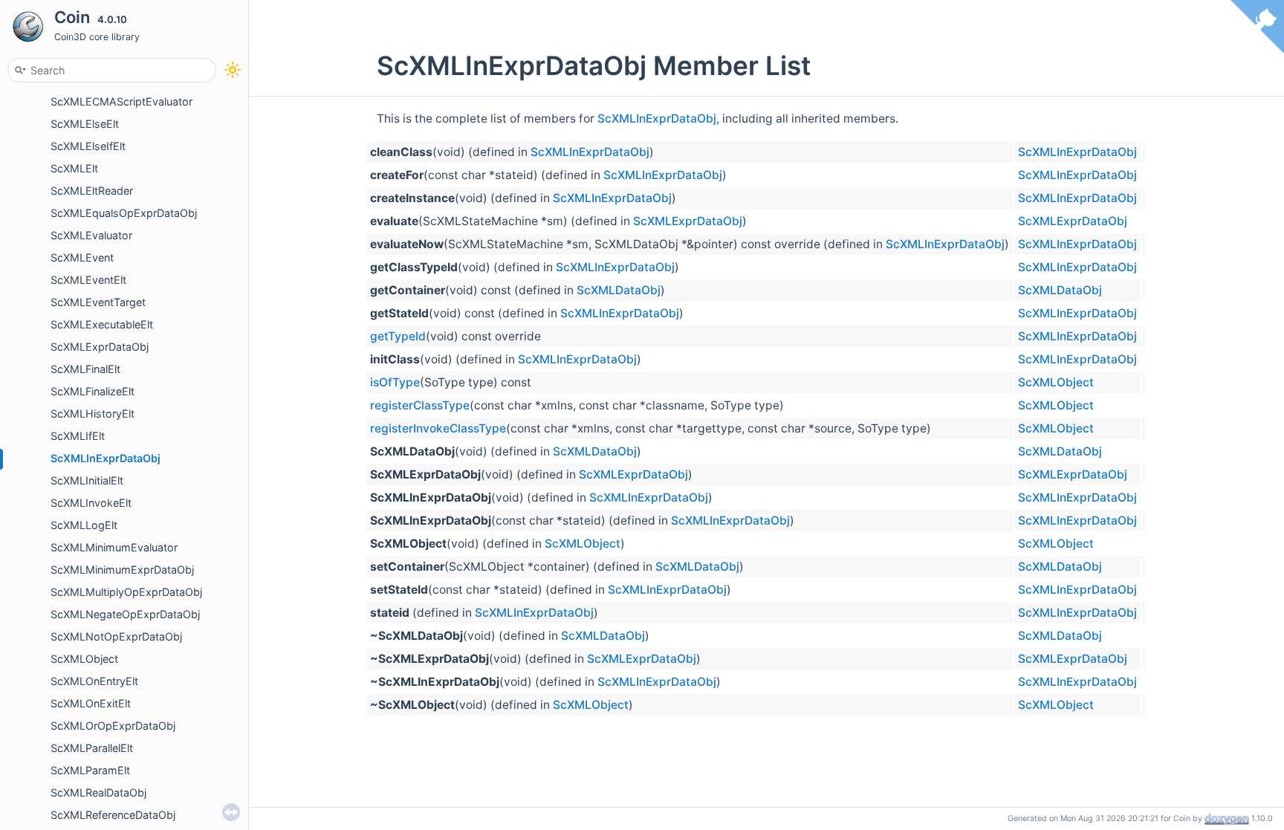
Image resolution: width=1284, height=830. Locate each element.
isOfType (395, 382)
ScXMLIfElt (78, 435)
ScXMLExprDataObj (100, 346)
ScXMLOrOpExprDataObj (113, 725)
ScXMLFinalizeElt (92, 391)
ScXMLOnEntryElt (94, 681)
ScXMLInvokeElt (91, 502)
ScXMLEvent (82, 257)
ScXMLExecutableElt (102, 324)
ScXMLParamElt (90, 770)
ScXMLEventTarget (98, 302)
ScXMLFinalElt (85, 369)
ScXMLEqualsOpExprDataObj (124, 213)
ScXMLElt (74, 168)
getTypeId (398, 336)
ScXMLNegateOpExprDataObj (125, 614)
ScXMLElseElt (85, 123)
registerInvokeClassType (438, 428)
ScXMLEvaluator (91, 235)
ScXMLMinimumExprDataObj (122, 569)
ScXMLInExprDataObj (105, 458)
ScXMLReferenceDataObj (113, 814)
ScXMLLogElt (84, 525)
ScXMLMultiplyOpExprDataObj (126, 592)
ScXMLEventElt (88, 279)
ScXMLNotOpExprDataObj (116, 636)
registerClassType (420, 405)
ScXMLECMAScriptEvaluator (121, 101)
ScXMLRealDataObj (98, 792)
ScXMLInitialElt (87, 480)
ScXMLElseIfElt (88, 146)
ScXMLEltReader (92, 190)
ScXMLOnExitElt (91, 703)
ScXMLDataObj (619, 290)
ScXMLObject (84, 658)
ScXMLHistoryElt (92, 413)
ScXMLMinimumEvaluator (114, 547)
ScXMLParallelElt (92, 748)
